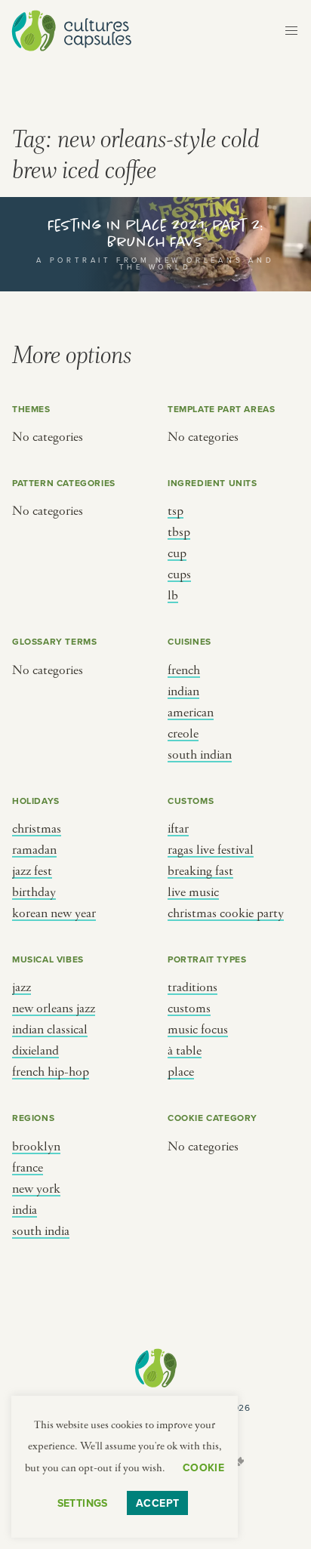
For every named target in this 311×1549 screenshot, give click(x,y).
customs (189, 1008)
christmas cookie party (226, 913)
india (24, 1210)
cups (179, 574)
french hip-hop (50, 1071)
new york (36, 1188)
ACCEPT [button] (158, 1503)
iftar (178, 828)
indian (183, 691)
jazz (21, 987)
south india (40, 1231)
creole (183, 733)
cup (177, 553)
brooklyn (36, 1146)
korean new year (54, 913)
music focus (198, 1029)
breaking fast (200, 871)
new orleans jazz (53, 1008)
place (181, 1071)
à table (185, 1050)
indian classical (50, 1029)
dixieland (35, 1050)
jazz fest (32, 871)
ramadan (34, 850)
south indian (200, 754)
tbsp (179, 532)
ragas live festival (211, 850)
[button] (291, 31)
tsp (175, 511)
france (27, 1167)
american (191, 712)
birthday (34, 892)
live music (193, 892)
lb (173, 595)
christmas (36, 828)
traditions (192, 987)
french (184, 670)
